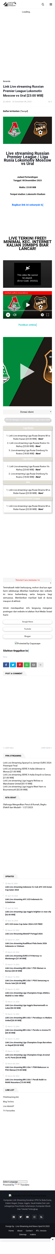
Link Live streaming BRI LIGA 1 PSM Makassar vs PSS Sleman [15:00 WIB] (27, 1068)
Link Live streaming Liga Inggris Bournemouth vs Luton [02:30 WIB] (26, 1006)
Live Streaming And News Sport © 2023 (33, 1226)
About (19, 1231)
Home (11, 1231)
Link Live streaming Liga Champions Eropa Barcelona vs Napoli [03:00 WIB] (28, 1043)
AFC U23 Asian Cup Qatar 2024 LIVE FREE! (24, 924)
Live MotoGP (8, 1106)
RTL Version (41, 1231)
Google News (27, 622)
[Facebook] (6, 664)
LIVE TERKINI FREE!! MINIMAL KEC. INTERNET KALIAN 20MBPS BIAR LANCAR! (28, 243)
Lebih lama (45, 748)
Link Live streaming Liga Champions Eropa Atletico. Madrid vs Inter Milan (27, 994)
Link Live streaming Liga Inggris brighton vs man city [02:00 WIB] (28, 913)
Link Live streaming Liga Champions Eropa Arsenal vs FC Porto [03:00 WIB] (27, 1056)
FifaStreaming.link (11, 1097)
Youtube (27, 629)
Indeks (33, 1234)
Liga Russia (28, 459)
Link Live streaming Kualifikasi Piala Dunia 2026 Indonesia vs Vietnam (26, 944)
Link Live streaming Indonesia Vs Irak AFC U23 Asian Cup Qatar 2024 (28, 888)
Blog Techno (8, 1101)
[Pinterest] (20, 664)
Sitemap (22, 1234)
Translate (24, 1185)
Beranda (6, 81)
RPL (28, 482)
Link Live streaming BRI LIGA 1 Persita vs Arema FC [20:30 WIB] (28, 1031)
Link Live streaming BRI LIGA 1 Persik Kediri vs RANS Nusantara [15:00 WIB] (25, 1081)
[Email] (34, 664)
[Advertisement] (27, 42)
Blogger (27, 636)
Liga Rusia (28, 428)
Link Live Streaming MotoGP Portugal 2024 (23, 934)
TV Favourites (9, 1111)
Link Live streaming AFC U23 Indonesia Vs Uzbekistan (23, 900)
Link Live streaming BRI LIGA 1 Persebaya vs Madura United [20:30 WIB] (28, 1019)
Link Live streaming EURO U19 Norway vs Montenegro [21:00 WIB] (23, 957)
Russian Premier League (28, 498)
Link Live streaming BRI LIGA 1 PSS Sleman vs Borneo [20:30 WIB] (25, 969)
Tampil (24, 111)
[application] (27, 274)
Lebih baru (9, 748)
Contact (29, 1231)
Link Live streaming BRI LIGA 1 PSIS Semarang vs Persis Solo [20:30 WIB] (27, 981)
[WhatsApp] (27, 664)
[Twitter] (13, 664)
